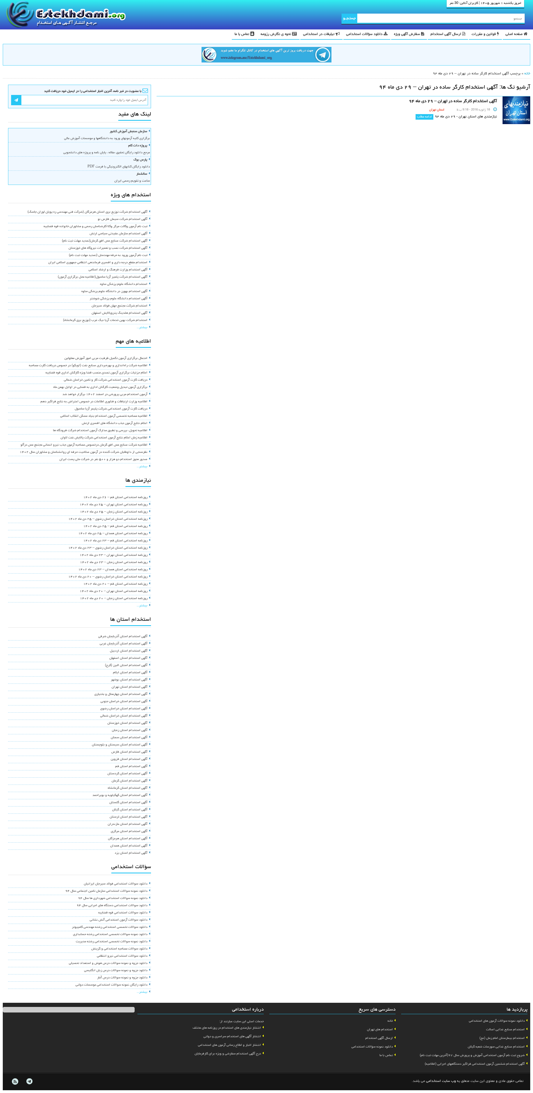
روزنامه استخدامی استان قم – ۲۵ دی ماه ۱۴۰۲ (115, 526)
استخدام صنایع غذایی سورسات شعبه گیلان (496, 1047)
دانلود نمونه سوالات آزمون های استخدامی (497, 1021)
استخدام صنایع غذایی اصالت (505, 1030)
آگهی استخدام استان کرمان (129, 781)
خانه (527, 74)
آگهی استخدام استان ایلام (130, 673)
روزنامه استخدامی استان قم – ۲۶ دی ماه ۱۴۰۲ (115, 497)
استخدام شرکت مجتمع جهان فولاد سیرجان (119, 306)
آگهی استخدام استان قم (131, 766)
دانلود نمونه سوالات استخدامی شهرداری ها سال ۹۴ (112, 898)
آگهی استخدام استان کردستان (127, 774)
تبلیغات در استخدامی (319, 34)
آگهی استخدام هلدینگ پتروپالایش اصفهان (119, 313)
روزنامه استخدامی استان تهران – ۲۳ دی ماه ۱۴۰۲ (113, 555)
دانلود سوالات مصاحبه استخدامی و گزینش (119, 949)
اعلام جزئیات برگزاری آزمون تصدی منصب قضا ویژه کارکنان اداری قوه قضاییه (96, 373)
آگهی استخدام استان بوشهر (129, 680)
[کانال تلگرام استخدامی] (266, 55)
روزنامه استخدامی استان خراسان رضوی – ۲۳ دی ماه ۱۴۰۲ (107, 548)
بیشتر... (142, 328)
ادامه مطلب (424, 117)
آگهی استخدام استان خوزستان (127, 723)
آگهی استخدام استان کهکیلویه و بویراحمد (119, 795)
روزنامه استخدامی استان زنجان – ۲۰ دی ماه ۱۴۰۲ (113, 598)
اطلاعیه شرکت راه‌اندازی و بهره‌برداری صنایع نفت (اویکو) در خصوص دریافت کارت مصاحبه (88, 366)
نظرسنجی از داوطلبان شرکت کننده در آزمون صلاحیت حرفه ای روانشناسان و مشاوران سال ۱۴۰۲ (83, 452)
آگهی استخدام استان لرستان (128, 817)
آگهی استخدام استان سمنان (129, 738)
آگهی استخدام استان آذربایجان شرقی (122, 637)
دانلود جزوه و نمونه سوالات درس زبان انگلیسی (115, 971)
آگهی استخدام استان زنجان (129, 730)
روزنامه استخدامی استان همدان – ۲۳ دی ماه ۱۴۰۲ (112, 570)
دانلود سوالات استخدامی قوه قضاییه (122, 913)
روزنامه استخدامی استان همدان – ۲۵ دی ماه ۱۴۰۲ (112, 534)
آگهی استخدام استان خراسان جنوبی (123, 701)
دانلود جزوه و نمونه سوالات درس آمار (122, 978)
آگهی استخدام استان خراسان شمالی (123, 716)
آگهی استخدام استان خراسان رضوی (123, 709)
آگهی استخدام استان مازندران (127, 824)
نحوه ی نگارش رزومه (276, 34)
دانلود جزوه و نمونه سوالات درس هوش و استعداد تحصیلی (108, 963)
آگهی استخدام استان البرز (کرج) (126, 665)
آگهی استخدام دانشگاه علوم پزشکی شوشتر (118, 299)
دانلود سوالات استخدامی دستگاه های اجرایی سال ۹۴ (112, 906)
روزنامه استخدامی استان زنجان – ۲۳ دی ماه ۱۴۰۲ (113, 562)
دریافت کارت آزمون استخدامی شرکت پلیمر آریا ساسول (111, 409)
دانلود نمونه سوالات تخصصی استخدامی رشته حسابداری (110, 934)
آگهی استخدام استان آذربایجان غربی (123, 644)
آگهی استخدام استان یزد (131, 853)
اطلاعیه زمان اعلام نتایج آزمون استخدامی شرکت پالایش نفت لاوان (104, 438)
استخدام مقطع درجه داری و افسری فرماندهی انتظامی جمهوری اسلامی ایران (97, 263)
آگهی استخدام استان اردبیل (128, 651)
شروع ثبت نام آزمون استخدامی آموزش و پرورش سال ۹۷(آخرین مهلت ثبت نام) (472, 1055)
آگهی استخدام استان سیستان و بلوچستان (119, 745)
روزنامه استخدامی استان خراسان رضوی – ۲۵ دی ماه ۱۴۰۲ (107, 519)
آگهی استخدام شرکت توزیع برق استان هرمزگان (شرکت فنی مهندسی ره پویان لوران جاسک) (87, 212)
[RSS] (15, 1081)
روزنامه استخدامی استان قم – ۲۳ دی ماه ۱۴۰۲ (115, 541)
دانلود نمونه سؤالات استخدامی (372, 1047)
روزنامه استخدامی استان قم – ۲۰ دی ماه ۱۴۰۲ (115, 584)
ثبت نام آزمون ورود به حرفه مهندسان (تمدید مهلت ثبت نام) (108, 255)
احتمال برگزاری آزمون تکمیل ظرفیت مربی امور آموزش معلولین (105, 358)
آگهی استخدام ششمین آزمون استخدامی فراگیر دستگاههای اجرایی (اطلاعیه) (475, 1064)
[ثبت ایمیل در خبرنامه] (16, 100)
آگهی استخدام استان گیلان (129, 810)
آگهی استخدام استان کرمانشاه (127, 788)
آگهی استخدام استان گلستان (128, 803)
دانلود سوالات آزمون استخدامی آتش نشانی (118, 920)
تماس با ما (242, 34)
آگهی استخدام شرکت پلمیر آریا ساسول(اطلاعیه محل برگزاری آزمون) (102, 277)
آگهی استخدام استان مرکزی (129, 831)
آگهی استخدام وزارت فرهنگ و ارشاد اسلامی (118, 270)
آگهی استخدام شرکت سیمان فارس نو (122, 219)
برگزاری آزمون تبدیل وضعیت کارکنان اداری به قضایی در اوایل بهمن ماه (100, 387)
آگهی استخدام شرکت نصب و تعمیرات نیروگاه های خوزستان (108, 248)
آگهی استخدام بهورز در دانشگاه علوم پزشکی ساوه (114, 291)
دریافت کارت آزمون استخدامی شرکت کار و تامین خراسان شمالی (105, 380)
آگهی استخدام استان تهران (129, 687)
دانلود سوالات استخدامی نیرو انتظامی (122, 956)
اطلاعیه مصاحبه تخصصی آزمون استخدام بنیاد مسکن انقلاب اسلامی (103, 416)
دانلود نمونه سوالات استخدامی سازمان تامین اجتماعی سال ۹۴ (106, 891)
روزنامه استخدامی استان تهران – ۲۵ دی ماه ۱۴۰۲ (113, 505)
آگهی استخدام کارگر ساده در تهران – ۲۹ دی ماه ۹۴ (453, 101)
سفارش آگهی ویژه (407, 34)
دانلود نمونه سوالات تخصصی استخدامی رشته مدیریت (111, 942)
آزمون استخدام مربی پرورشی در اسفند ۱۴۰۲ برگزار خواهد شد (104, 394)
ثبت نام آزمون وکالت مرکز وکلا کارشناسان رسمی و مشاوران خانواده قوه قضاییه (95, 226)
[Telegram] (29, 1081)
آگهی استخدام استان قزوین (129, 759)
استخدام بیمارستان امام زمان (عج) (502, 1038)
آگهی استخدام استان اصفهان (128, 658)
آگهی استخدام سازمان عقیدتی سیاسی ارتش (118, 234)
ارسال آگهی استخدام (446, 34)
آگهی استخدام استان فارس (129, 752)
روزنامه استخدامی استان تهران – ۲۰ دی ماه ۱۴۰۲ (113, 591)
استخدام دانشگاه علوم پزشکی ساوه (123, 284)
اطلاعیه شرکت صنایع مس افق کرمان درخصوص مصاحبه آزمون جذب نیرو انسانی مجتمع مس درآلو (84, 445)
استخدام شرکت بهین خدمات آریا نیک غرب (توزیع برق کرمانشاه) (105, 320)
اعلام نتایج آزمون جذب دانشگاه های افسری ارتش (114, 423)
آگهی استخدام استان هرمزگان (127, 839)
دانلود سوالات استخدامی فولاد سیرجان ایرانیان (115, 884)
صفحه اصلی (515, 34)
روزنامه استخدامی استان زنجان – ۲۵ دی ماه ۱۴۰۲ (113, 512)
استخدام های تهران (380, 1030)
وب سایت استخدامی (441, 1081)
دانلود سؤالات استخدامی (365, 34)
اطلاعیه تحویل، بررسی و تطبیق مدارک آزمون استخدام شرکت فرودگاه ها (100, 431)
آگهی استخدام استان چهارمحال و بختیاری (120, 694)
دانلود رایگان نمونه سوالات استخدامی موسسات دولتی (111, 985)
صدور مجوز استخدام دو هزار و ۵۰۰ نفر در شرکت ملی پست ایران (103, 459)
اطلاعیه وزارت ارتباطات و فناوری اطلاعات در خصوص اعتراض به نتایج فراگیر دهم (94, 402)
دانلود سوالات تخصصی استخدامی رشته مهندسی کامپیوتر (109, 927)
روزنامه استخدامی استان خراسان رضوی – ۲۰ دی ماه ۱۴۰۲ (107, 577)
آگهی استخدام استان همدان (128, 846)
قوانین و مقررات (484, 34)
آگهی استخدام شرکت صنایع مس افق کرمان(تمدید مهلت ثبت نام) (104, 241)
